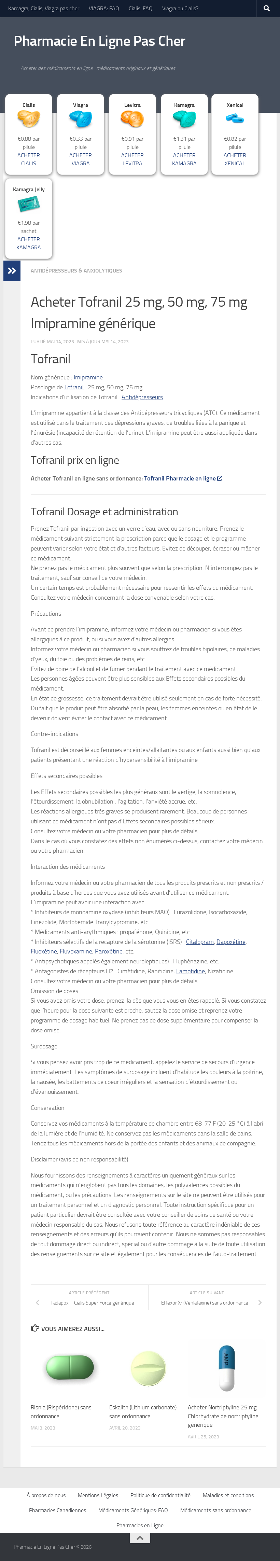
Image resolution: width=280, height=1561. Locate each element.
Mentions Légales (98, 1495)
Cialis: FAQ (141, 8)
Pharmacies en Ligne (140, 1525)
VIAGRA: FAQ (104, 8)
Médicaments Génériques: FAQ (133, 1510)
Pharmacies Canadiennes (57, 1510)
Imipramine (88, 377)
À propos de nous (46, 1495)
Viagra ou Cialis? (180, 8)
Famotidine (190, 971)
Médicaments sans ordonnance (215, 1510)
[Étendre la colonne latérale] (11, 271)
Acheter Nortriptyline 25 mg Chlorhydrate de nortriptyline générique (223, 1416)
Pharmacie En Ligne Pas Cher (99, 41)
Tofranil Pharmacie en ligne (180, 478)
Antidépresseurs (142, 397)
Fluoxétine (44, 951)
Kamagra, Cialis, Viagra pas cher (43, 8)
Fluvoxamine (76, 951)
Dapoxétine (231, 942)
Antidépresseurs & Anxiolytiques (76, 270)
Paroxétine (109, 951)
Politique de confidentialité (160, 1495)
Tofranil (74, 387)
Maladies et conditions (228, 1495)
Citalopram (200, 942)
